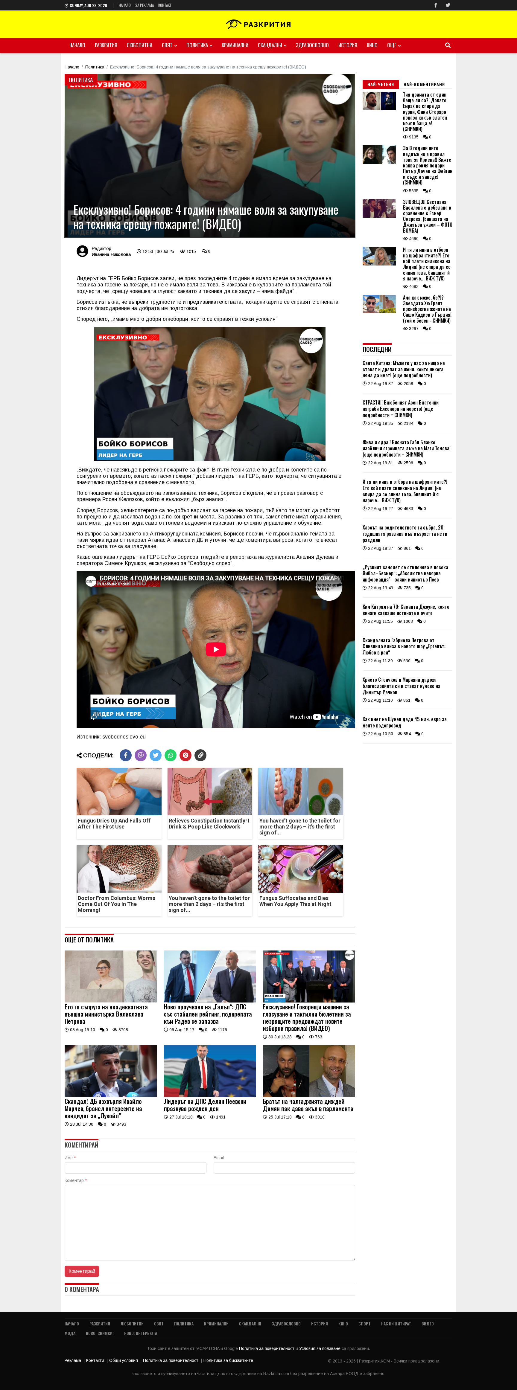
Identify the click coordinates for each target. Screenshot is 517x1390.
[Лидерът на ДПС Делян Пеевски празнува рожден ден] (210, 1095)
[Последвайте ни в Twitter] (447, 5)
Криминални (235, 45)
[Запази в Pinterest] (185, 755)
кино (372, 45)
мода (70, 1333)
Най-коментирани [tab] (424, 84)
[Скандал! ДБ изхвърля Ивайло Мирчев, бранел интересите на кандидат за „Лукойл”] (111, 1095)
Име (70, 1158)
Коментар (76, 1180)
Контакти (95, 1360)
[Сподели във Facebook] (126, 755)
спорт (364, 1323)
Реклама (73, 1360)
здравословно (312, 45)
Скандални (270, 45)
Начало (125, 5)
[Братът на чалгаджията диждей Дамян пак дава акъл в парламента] (309, 1095)
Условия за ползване (320, 1348)
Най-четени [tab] (380, 84)
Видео (428, 1323)
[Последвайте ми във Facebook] (435, 5)
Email (219, 1158)
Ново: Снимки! (100, 1333)
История (347, 45)
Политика (197, 45)
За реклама (144, 5)
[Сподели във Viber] (141, 755)
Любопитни (139, 45)
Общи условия (123, 1360)
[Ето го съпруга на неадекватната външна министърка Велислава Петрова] (111, 1001)
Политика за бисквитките (228, 1360)
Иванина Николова (111, 254)
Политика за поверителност (267, 1348)
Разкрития (106, 45)
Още (391, 45)
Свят (167, 45)
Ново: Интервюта (140, 1333)
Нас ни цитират (396, 1323)
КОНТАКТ (165, 5)
